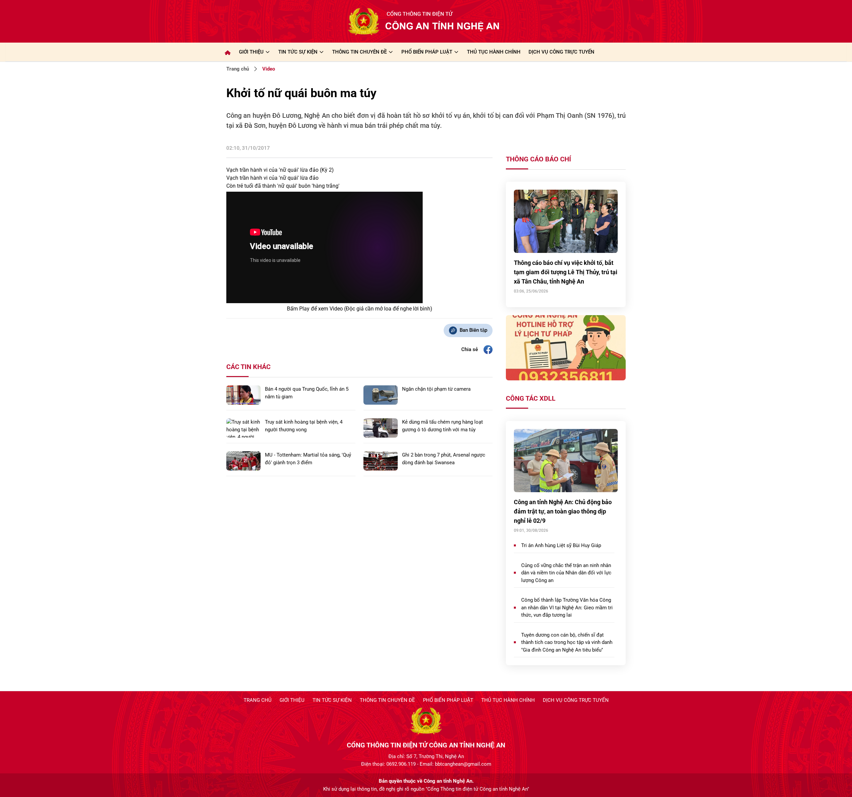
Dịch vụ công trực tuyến (576, 700)
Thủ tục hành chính (508, 700)
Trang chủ (237, 69)
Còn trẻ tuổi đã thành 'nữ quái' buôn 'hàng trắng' (282, 186)
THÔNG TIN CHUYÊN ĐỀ (359, 52)
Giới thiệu (251, 52)
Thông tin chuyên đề (387, 700)
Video (268, 69)
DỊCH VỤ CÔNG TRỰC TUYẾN (561, 52)
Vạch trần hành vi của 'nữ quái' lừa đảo (272, 178)
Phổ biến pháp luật (448, 700)
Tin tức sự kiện (332, 700)
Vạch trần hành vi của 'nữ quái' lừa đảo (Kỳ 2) (280, 170)
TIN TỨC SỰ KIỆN (298, 52)
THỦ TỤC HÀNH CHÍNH (494, 52)
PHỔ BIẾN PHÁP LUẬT (426, 52)
